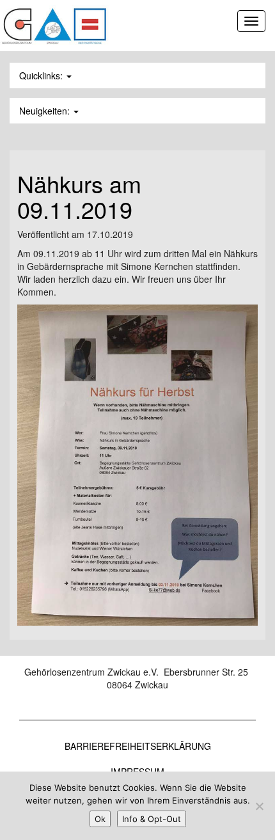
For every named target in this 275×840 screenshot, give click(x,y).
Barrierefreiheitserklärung (138, 746)
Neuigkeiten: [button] (45, 110)
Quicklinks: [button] (42, 75)
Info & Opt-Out (151, 819)
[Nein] (259, 806)
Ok (100, 819)
